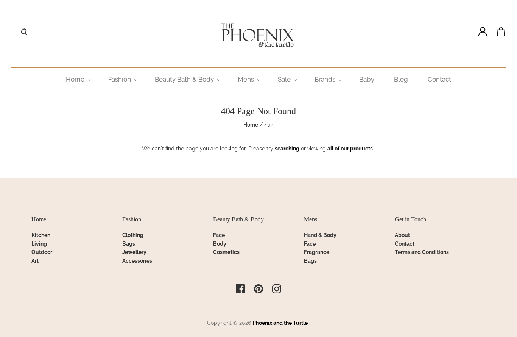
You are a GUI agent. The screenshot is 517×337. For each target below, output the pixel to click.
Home (75, 79)
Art (35, 261)
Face (219, 235)
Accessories (137, 261)
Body (219, 244)
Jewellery (134, 252)
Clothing (132, 235)
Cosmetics (226, 252)
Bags (128, 244)
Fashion (119, 79)
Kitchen (40, 235)
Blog (401, 79)
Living (39, 244)
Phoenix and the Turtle (280, 323)
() (501, 31)
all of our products (350, 149)
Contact (439, 79)
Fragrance (316, 252)
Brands (325, 79)
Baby (366, 79)
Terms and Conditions (422, 252)
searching (287, 149)
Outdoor (41, 252)
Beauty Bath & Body (184, 79)
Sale (284, 79)
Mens (246, 79)
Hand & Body (320, 235)
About (402, 235)
